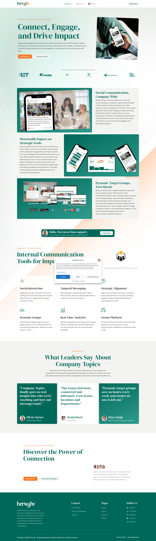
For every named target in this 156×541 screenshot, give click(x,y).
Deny (78, 277)
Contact (83, 281)
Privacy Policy (76, 281)
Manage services (61, 272)
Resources (79, 4)
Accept (63, 277)
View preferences (93, 277)
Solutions (68, 4)
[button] (99, 260)
